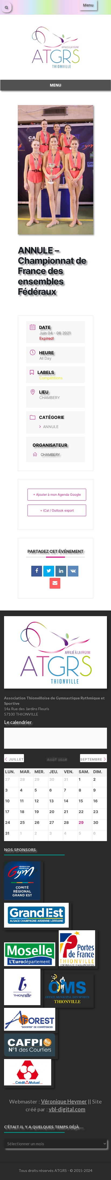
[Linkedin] (61, 571)
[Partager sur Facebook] (36, 571)
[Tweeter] (48, 571)
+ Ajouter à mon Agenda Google (57, 494)
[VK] (73, 571)
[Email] (55, 583)
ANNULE (50, 426)
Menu (88, 5)
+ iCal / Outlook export (57, 510)
